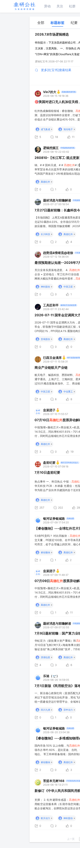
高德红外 (45, 181)
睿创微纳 (45, 552)
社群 (72, 6)
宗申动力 (68, 709)
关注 (60, 6)
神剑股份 (45, 286)
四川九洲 (45, 709)
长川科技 (45, 234)
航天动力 (45, 818)
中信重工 (68, 391)
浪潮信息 (45, 657)
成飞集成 (45, 129)
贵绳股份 (45, 339)
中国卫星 (68, 286)
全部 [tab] (40, 23)
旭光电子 (68, 129)
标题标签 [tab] (57, 23)
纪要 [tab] (74, 23)
